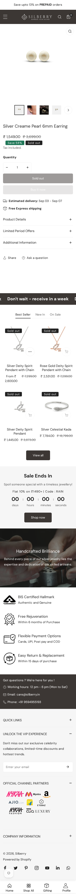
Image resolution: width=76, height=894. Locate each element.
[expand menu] (5, 16)
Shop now (38, 517)
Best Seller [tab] (23, 314)
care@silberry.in (28, 694)
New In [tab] (40, 314)
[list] (38, 63)
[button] (68, 16)
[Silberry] (37, 17)
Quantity (9, 157)
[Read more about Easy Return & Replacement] (9, 658)
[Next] (68, 110)
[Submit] (68, 767)
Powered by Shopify (17, 859)
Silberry (20, 854)
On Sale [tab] (55, 314)
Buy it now (38, 190)
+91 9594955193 (29, 702)
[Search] (59, 16)
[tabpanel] (38, 392)
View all (38, 455)
